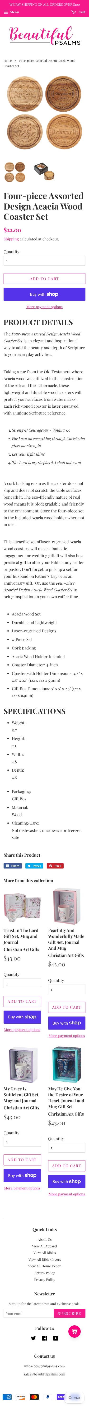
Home (8, 60)
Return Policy (44, 1272)
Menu (14, 12)
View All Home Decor (44, 1266)
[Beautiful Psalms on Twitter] (33, 1338)
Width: (18, 754)
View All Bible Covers (44, 1259)
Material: (20, 807)
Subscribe (69, 1313)
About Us (45, 1239)
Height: (18, 738)
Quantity (11, 251)
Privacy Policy (44, 1279)
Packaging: (21, 791)
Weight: (19, 722)
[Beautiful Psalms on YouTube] (55, 1338)
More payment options (44, 306)
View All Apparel (44, 1246)
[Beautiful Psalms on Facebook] (44, 1338)
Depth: (18, 770)
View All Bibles (44, 1252)
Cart (81, 12)
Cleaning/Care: (25, 823)
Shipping (11, 238)
